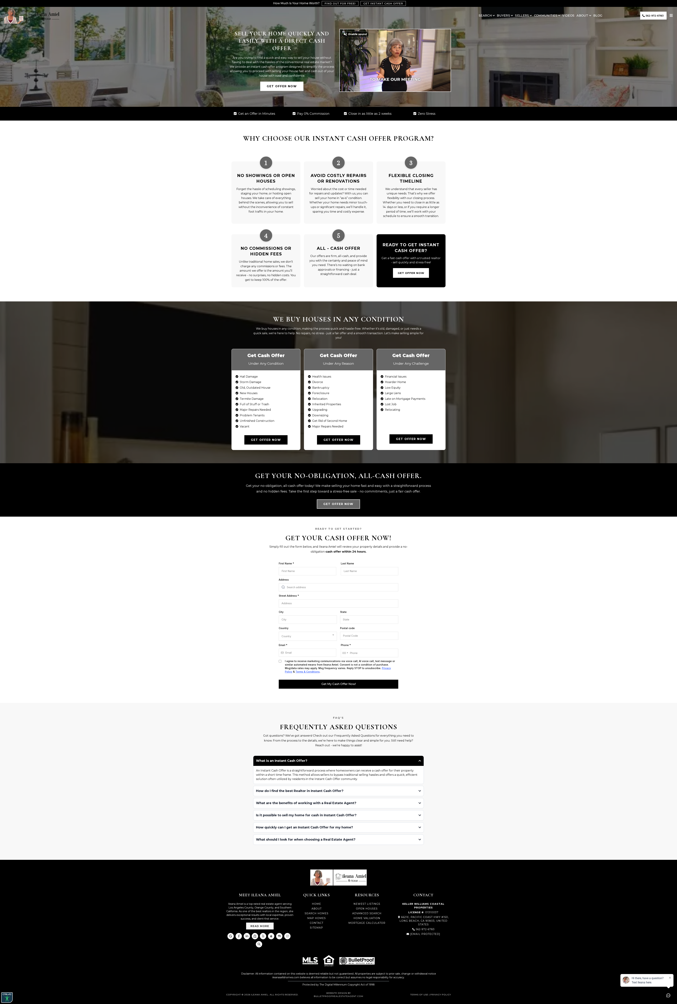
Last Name (347, 563)
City (281, 611)
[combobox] (308, 636)
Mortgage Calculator (366, 923)
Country (283, 628)
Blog (597, 15)
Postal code (347, 628)
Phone (346, 645)
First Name (286, 563)
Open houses (367, 908)
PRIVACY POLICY (440, 994)
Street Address (289, 595)
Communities (545, 15)
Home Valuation (366, 918)
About (582, 15)
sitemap (316, 927)
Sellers (522, 15)
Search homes (316, 913)
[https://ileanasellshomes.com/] (31, 16)
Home (316, 903)
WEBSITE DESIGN (336, 993)
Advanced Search (367, 913)
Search (485, 15)
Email (283, 645)
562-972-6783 (425, 929)
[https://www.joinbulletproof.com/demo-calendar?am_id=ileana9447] (357, 961)
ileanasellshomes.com (285, 977)
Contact (316, 923)
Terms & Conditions (307, 671)
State (343, 611)
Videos (568, 15)
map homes (316, 918)
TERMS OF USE (419, 994)
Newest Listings (366, 903)
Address (284, 579)
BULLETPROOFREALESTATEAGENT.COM (338, 996)
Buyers (503, 15)
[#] (672, 15)
